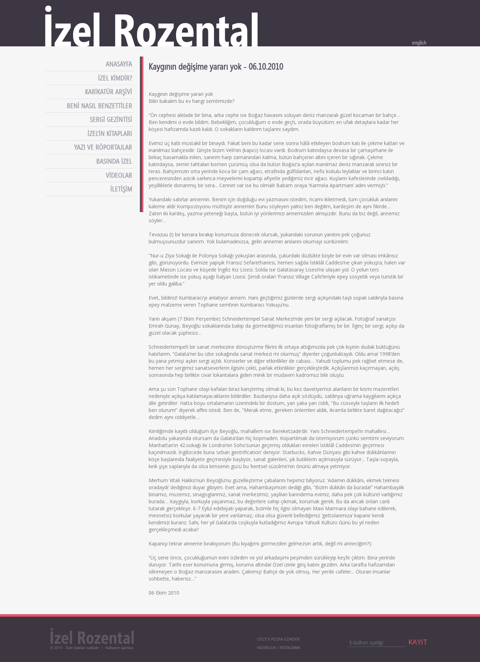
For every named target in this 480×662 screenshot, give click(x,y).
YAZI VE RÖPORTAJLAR (104, 147)
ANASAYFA (120, 64)
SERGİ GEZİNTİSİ (112, 119)
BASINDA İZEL (115, 161)
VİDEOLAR (120, 175)
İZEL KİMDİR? (116, 78)
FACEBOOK (266, 647)
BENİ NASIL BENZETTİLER (100, 105)
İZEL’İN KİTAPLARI (110, 133)
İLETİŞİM (122, 189)
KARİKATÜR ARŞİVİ (109, 91)
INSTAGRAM (289, 647)
